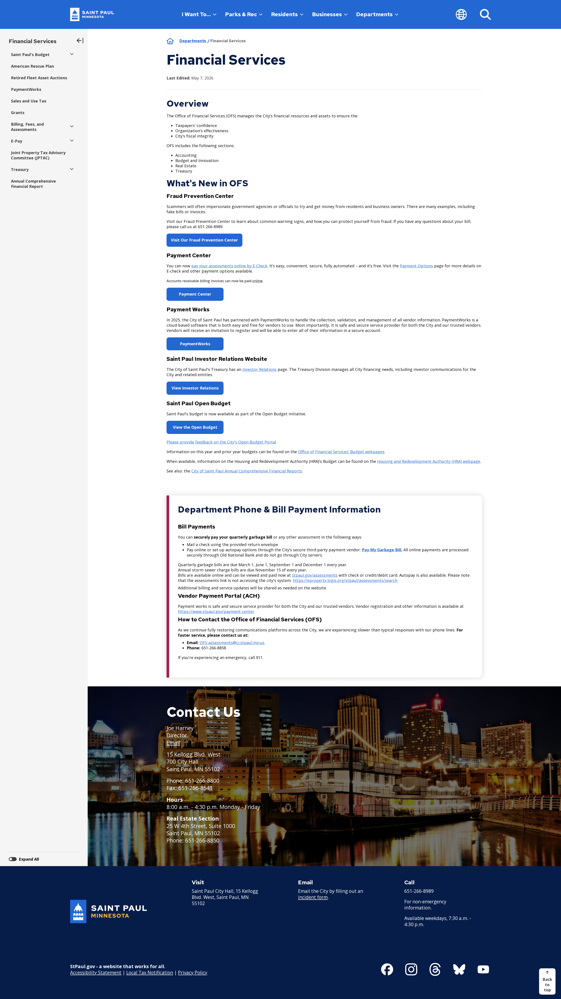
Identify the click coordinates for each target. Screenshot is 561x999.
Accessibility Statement (95, 972)
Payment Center (195, 294)
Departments (374, 14)
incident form (313, 897)
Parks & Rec (241, 14)
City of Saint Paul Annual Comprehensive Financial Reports (246, 471)
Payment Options (416, 265)
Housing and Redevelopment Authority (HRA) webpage (428, 461)
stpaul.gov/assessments (314, 575)
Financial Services (33, 41)
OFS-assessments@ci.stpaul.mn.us (232, 642)
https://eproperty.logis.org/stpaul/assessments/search (345, 580)
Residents (284, 14)
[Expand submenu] (70, 54)
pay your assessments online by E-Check (229, 265)
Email (173, 742)
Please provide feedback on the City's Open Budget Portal (221, 442)
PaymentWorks (195, 343)
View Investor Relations (195, 388)
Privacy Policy (192, 972)
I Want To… (196, 14)
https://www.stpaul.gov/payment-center (216, 611)
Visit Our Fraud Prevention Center (204, 240)
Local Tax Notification (149, 972)
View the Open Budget (195, 427)
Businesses (327, 14)
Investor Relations (259, 369)
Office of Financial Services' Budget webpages (341, 451)
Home (170, 41)
